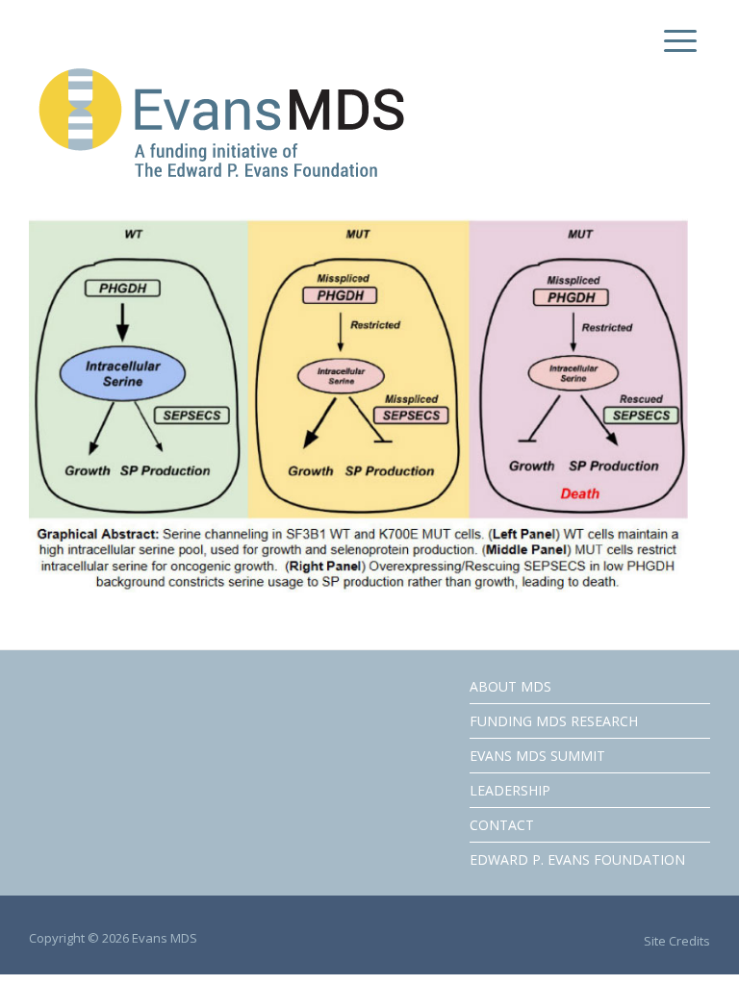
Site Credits (677, 940)
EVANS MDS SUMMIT (537, 755)
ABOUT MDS (510, 686)
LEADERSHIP (510, 790)
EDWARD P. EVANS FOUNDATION (577, 859)
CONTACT (502, 825)
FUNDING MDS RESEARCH (554, 721)
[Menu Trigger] (676, 40)
